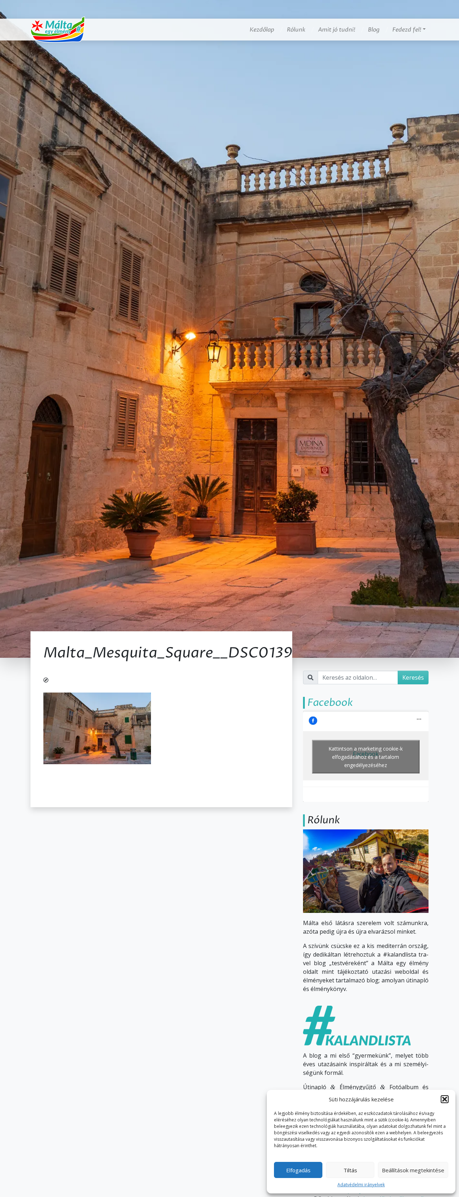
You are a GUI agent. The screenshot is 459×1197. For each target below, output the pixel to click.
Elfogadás (298, 1170)
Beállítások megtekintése (413, 1170)
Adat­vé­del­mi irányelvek (361, 1185)
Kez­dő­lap (262, 30)
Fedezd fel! (406, 30)
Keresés (413, 677)
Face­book (330, 702)
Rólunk (296, 30)
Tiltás (350, 1170)
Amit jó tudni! (336, 30)
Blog (374, 30)
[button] (444, 1099)
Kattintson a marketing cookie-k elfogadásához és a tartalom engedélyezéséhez (365, 757)
